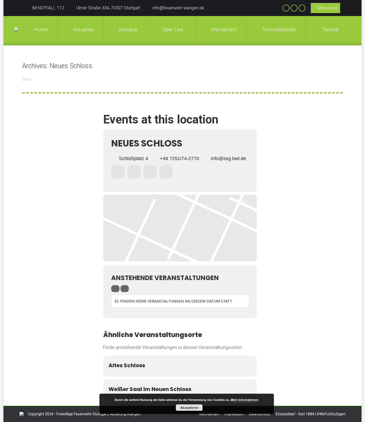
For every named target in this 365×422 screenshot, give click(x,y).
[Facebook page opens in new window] (285, 8)
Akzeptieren (189, 407)
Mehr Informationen (244, 400)
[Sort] (125, 288)
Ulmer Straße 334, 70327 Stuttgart (108, 7)
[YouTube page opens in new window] (301, 8)
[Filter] (115, 288)
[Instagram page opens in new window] (293, 8)
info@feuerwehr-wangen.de (178, 7)
